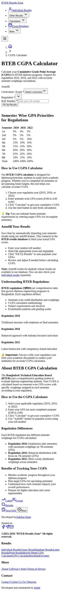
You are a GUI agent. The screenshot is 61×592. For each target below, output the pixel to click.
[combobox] (36, 91)
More (11, 31)
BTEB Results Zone (12, 2)
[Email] (11, 527)
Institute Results (44, 549)
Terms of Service (36, 568)
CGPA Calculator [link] (17, 55)
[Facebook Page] (3, 527)
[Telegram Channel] (7, 527)
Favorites (44, 555)
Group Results (28, 549)
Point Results (16, 552)
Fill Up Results (10, 104)
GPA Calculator (20, 555)
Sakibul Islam (23, 517)
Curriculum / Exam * (12, 91)
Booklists (34, 555)
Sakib (37, 587)
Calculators (15, 21)
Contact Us (7, 582)
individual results (10, 275)
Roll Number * (9, 101)
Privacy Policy (19, 568)
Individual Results (11, 549)
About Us (6, 568)
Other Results (16, 15)
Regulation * (8, 97)
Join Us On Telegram (24, 582)
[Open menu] (4, 39)
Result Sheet (30, 552)
